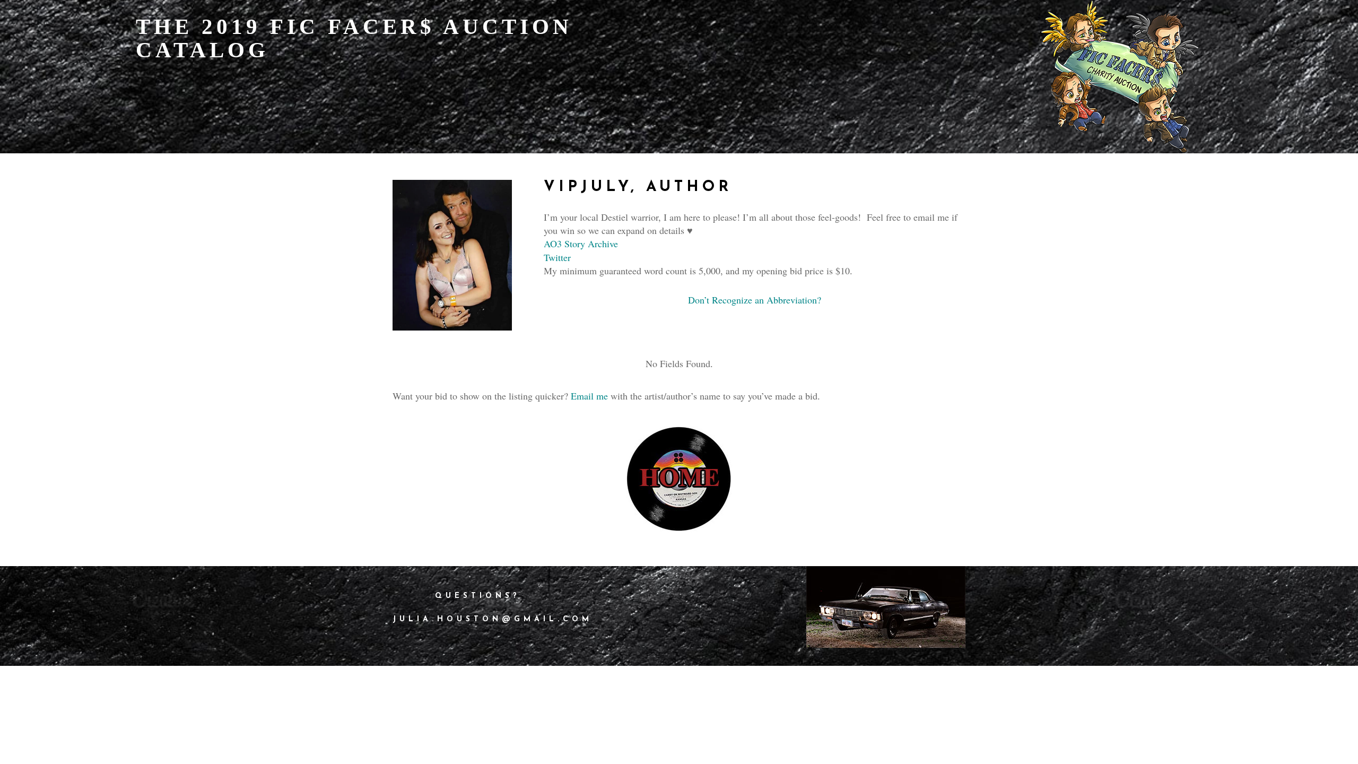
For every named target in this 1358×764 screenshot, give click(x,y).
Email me (589, 395)
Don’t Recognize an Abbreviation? (754, 299)
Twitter (557, 257)
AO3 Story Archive (581, 243)
